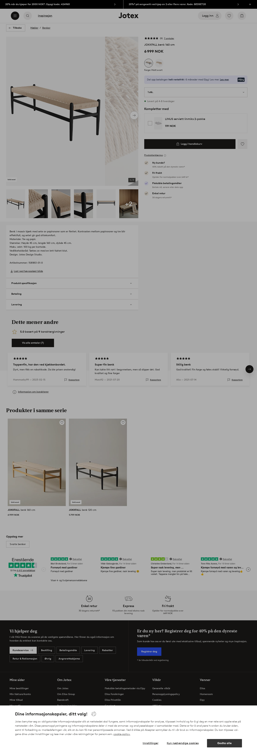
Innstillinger (150, 743)
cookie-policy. (121, 734)
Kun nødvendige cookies (183, 743)
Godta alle (224, 743)
